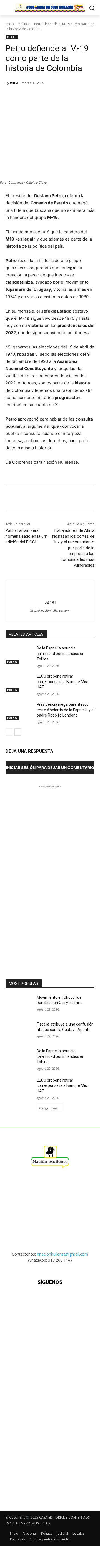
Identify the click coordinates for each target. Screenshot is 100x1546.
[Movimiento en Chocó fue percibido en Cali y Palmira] (19, 1004)
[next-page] (17, 732)
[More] (93, 96)
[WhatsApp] (54, 96)
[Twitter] (41, 96)
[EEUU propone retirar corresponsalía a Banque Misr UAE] (19, 683)
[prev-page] (9, 732)
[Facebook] (28, 96)
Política (24, 24)
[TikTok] (49, 1298)
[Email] (66, 96)
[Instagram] (36, 1298)
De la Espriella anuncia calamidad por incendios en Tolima (60, 653)
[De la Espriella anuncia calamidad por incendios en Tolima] (19, 655)
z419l (14, 83)
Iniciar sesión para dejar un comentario (50, 767)
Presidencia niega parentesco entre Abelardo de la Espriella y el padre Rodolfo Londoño (65, 709)
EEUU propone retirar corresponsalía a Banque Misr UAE (62, 681)
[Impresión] (79, 96)
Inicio (10, 24)
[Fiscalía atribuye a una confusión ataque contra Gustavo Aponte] (19, 1031)
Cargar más (48, 1108)
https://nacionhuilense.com (50, 610)
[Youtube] (77, 1298)
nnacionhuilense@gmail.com (62, 1254)
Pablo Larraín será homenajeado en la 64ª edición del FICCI (27, 536)
